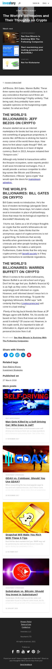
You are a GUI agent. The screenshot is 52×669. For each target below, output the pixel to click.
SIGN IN (36, 3)
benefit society (29, 253)
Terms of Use (26, 624)
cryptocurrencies (30, 303)
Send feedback (26, 665)
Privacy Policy (26, 622)
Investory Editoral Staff (13, 82)
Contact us (26, 627)
